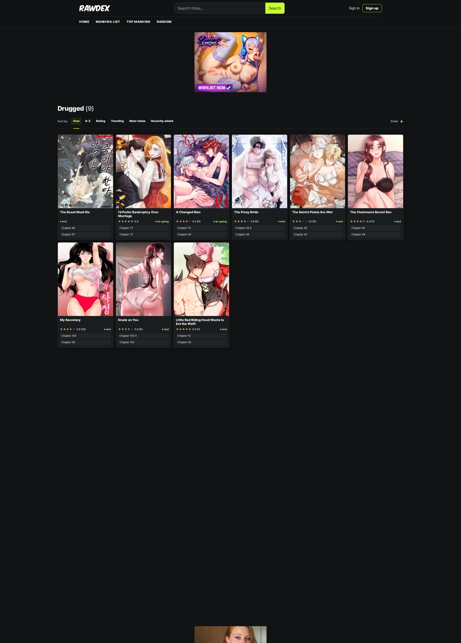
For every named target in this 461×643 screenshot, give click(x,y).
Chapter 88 (68, 228)
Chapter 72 (126, 234)
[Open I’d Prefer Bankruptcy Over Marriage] (143, 171)
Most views (137, 121)
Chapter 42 (300, 234)
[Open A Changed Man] (201, 171)
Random (164, 22)
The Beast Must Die (75, 212)
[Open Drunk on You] (143, 279)
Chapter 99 (68, 342)
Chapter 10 (184, 335)
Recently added (162, 121)
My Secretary (70, 320)
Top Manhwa (139, 22)
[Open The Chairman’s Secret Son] (375, 171)
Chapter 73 (126, 228)
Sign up (372, 8)
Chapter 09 (184, 342)
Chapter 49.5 (243, 228)
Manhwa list (108, 22)
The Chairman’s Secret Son (370, 212)
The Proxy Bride (246, 212)
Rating (100, 121)
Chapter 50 (358, 228)
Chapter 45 (300, 228)
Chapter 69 (184, 234)
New (76, 121)
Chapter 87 (68, 234)
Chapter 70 (184, 228)
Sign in (354, 8)
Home (84, 22)
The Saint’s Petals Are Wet (312, 212)
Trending (117, 121)
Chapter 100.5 (128, 335)
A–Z (88, 121)
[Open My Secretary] (85, 279)
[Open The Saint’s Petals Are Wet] (317, 171)
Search (275, 8)
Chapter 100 (68, 335)
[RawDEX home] (94, 8)
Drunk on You (128, 320)
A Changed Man (188, 212)
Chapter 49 (242, 234)
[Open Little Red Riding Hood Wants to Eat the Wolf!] (201, 279)
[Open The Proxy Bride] (259, 171)
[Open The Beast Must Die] (85, 171)
